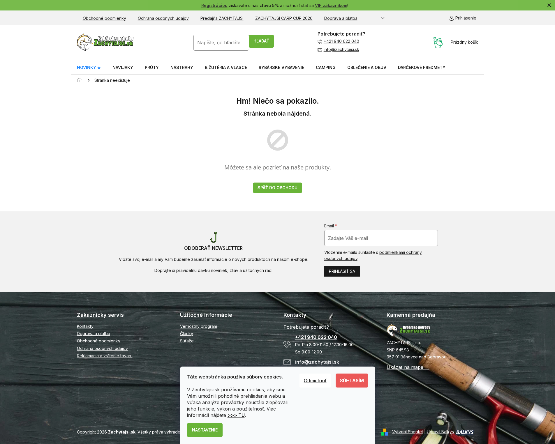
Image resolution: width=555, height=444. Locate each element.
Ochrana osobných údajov (163, 18)
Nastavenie (205, 429)
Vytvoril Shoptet (407, 431)
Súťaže (187, 340)
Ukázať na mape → (408, 367)
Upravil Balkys (440, 431)
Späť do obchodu (277, 187)
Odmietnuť (315, 380)
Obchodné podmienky (104, 18)
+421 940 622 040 (341, 41)
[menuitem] (89, 67)
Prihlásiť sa (342, 271)
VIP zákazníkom (331, 5)
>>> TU (236, 415)
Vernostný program (198, 326)
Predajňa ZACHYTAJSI (222, 18)
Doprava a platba (340, 18)
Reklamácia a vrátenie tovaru (105, 355)
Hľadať (261, 40)
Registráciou (214, 5)
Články (186, 333)
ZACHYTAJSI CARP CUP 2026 (284, 18)
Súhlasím (352, 380)
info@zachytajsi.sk (341, 49)
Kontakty (85, 326)
